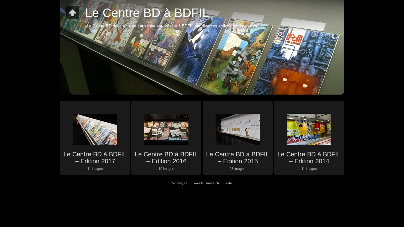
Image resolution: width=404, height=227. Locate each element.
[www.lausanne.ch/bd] (72, 12)
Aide (228, 183)
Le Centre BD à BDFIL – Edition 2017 (95, 158)
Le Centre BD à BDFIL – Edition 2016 (166, 158)
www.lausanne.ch (206, 183)
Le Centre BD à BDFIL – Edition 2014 (309, 158)
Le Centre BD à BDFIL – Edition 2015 (237, 158)
